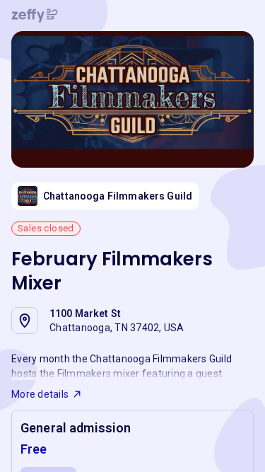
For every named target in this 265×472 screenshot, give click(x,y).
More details (40, 394)
